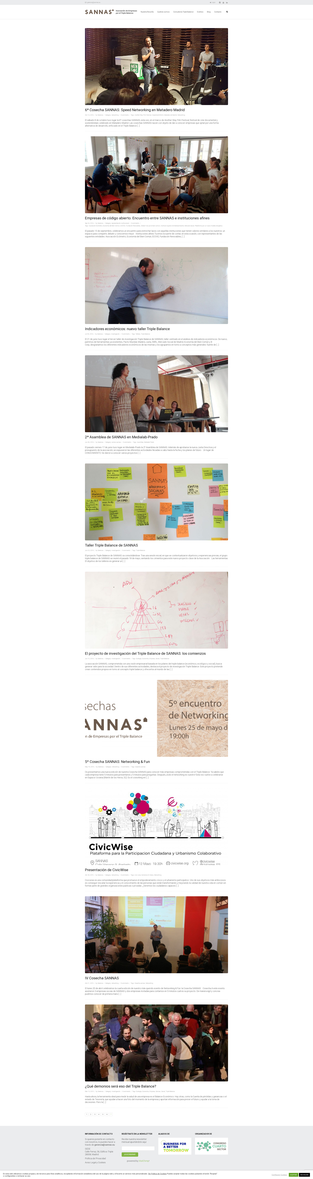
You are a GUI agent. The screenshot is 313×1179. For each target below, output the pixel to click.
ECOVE (122, 226)
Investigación (115, 334)
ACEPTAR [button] (293, 1175)
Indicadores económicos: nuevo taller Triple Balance (127, 329)
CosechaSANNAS (157, 115)
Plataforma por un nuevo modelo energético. (209, 226)
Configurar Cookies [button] (279, 1175)
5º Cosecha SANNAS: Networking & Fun (117, 761)
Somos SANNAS (116, 442)
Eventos (200, 12)
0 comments (125, 115)
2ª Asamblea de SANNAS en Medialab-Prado (121, 437)
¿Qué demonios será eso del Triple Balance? (120, 1086)
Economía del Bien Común (111, 226)
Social (157, 658)
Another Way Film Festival (143, 115)
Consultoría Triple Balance (183, 12)
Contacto (217, 12)
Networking (115, 115)
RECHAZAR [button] (304, 1175)
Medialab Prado (149, 442)
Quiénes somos (163, 12)
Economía (145, 658)
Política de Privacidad (95, 1158)
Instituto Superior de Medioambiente (172, 226)
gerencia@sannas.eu (93, 2)
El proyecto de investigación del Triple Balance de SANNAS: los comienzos (145, 653)
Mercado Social (189, 226)
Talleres (138, 334)
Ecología (138, 658)
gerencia (100, 115)
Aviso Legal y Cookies (95, 1162)
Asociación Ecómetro (95, 226)
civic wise (138, 875)
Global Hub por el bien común (150, 226)
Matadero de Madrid (170, 115)
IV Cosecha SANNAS (102, 978)
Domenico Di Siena (147, 875)
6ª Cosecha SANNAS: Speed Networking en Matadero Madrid (135, 110)
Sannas (158, 1091)
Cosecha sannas (140, 767)
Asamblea (140, 442)
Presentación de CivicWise (106, 870)
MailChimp (144, 1161)
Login (213, 2)
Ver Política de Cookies (157, 1174)
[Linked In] (227, 2)
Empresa (152, 658)
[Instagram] (220, 2)
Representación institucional (120, 223)
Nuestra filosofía (147, 12)
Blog (209, 12)
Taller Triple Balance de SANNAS (111, 545)
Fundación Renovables (133, 226)
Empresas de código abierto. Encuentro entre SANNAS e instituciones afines (147, 218)
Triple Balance (145, 334)
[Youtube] (223, 2)
